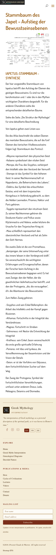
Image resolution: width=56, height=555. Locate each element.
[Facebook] (7, 430)
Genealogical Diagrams (12, 456)
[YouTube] (18, 430)
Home (5, 449)
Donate (6, 495)
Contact (6, 491)
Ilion (5, 475)
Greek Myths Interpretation (14, 452)
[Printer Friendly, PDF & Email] (42, 35)
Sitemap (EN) (8, 550)
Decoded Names (9, 459)
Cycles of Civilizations (12, 478)
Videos (6, 485)
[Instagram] (12, 430)
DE (38, 430)
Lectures (6, 482)
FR (32, 430)
